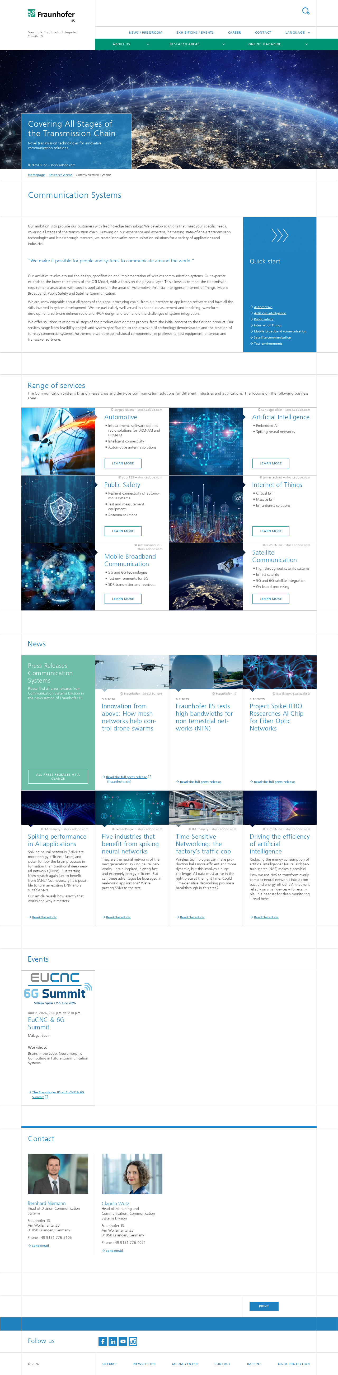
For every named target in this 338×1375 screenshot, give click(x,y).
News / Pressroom (145, 32)
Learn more (123, 463)
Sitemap (109, 1364)
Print (264, 1306)
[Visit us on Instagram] (133, 1341)
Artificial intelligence (270, 313)
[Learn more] (60, 442)
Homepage (36, 175)
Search (306, 11)
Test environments (268, 343)
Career (234, 32)
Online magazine (264, 44)
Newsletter (144, 1364)
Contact (263, 32)
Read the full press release (126, 777)
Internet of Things (268, 325)
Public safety (264, 319)
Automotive (263, 307)
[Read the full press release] (132, 673)
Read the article (44, 917)
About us (121, 44)
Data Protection (294, 1364)
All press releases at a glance (58, 776)
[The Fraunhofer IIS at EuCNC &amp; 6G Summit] (58, 989)
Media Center (185, 1364)
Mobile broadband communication (280, 331)
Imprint (254, 1364)
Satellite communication (272, 337)
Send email (40, 1246)
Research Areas (185, 44)
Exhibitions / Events (195, 32)
